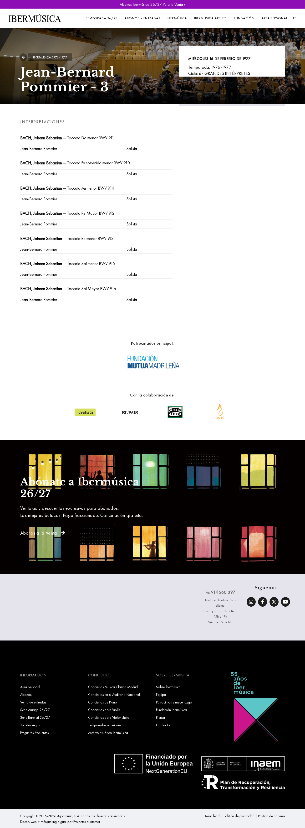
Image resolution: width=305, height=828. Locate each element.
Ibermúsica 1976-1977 (50, 57)
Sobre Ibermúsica (168, 687)
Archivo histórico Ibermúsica (108, 732)
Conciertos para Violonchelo (108, 717)
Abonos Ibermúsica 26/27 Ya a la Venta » (153, 4)
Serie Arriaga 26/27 (35, 710)
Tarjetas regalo (30, 725)
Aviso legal (212, 816)
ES (295, 18)
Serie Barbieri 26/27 (35, 717)
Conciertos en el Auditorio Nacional (114, 694)
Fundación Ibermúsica (171, 710)
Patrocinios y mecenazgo (174, 702)
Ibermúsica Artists (210, 18)
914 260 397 (222, 592)
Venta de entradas (33, 702)
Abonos (25, 694)
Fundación (244, 18)
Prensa (160, 717)
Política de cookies (271, 816)
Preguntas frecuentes (34, 732)
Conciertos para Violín (104, 710)
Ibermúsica (177, 18)
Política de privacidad (239, 816)
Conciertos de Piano (102, 702)
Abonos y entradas (142, 18)
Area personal (275, 18)
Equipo (161, 694)
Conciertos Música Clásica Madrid (113, 687)
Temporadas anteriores (104, 725)
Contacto (163, 725)
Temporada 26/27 (101, 18)
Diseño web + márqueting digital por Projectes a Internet (60, 821)
